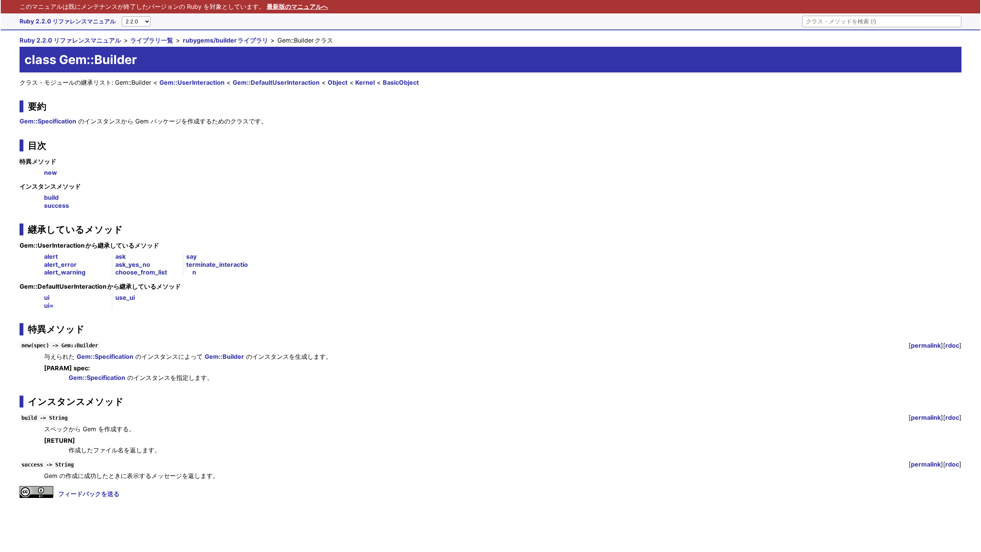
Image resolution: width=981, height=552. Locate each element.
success (56, 205)
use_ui (125, 297)
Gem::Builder (224, 356)
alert (51, 256)
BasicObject (401, 82)
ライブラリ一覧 (151, 40)
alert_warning (64, 272)
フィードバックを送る (89, 494)
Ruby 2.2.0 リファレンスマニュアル (68, 21)
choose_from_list (141, 272)
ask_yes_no (132, 264)
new (50, 172)
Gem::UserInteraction (192, 82)
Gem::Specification (48, 121)
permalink (926, 345)
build (51, 197)
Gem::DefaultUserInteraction (276, 82)
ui (46, 297)
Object (338, 82)
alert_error (60, 264)
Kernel (365, 82)
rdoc (952, 345)
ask (120, 256)
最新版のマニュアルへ (297, 6)
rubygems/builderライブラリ (225, 40)
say (191, 256)
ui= (49, 305)
